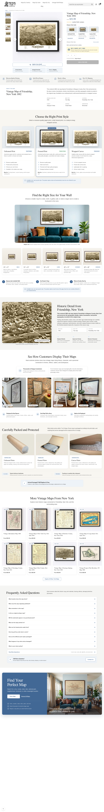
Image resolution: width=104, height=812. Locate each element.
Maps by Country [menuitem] (25, 2)
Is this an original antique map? (17, 613)
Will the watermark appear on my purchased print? (22, 617)
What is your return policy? (16, 646)
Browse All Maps (25, 696)
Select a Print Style (82, 62)
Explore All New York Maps (52, 579)
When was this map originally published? (19, 603)
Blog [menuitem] (42, 6)
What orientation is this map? (16, 608)
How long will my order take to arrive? (18, 632)
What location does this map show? (18, 599)
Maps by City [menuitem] (46, 2)
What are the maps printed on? (17, 622)
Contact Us (90, 659)
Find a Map (14, 696)
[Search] (92, 4)
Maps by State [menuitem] (36, 2)
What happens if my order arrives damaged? (20, 641)
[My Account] (96, 4)
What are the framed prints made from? (19, 627)
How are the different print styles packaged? (20, 636)
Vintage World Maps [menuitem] (57, 2)
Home (6, 10)
